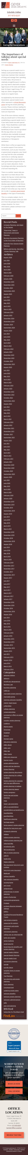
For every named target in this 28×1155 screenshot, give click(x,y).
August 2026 (8, 257)
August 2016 (8, 614)
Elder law (7, 751)
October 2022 (8, 398)
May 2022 (7, 413)
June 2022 (7, 410)
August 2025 (8, 294)
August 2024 (8, 331)
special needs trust (10, 958)
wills (5, 1003)
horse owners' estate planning (14, 825)
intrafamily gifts (9, 846)
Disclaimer (5, 1149)
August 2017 (8, 578)
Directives (7, 730)
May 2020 (7, 486)
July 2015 (7, 654)
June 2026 (7, 263)
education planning (10, 742)
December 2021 (9, 428)
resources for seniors (11, 923)
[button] (14, 26)
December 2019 (9, 501)
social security (8, 944)
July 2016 (7, 617)
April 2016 (7, 627)
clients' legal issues (10, 703)
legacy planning (9, 862)
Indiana (6, 834)
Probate (6, 903)
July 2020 (7, 480)
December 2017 (9, 566)
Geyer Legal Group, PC (14, 62)
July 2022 (7, 407)
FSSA (5, 801)
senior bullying (9, 941)
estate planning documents (13, 772)
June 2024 (7, 337)
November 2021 (9, 431)
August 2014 (8, 660)
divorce (6, 736)
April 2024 (7, 343)
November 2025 (9, 285)
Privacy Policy (17, 1149)
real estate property (10, 920)
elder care (7, 748)
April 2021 (7, 453)
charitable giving (9, 697)
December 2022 (9, 392)
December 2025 (9, 282)
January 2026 (8, 279)
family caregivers (9, 792)
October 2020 (8, 471)
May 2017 (7, 587)
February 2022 (8, 422)
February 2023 (8, 385)
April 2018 (7, 556)
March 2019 (7, 529)
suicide (6, 964)
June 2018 (7, 550)
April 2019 (7, 526)
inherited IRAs (8, 843)
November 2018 (9, 535)
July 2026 (7, 260)
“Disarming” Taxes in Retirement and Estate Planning (11, 232)
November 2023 (9, 358)
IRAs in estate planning (11, 853)
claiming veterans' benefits (13, 700)
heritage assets (9, 822)
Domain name (8, 739)
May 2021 (7, 450)
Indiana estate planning (12, 837)
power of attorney (10, 897)
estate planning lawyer (11, 789)
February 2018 (8, 562)
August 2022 (8, 404)
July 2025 (7, 297)
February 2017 (8, 596)
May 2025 (7, 303)
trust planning (8, 984)
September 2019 (9, 511)
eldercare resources (10, 757)
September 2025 (9, 291)
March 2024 (7, 346)
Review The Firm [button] (14, 1135)
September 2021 (9, 437)
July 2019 (7, 517)
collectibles (7, 706)
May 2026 (7, 266)
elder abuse (8, 745)
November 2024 (9, 321)
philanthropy (8, 889)
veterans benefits (9, 994)
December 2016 (9, 602)
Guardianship (8, 813)
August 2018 (8, 544)
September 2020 (9, 474)
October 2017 (8, 572)
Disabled (7, 733)
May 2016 (7, 624)
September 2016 (9, 611)
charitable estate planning (13, 694)
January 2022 (8, 425)
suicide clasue (8, 967)
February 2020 (8, 495)
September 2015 (9, 648)
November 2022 (9, 395)
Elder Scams (8, 754)
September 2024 (9, 328)
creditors (7, 723)
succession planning (10, 961)
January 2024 (8, 352)
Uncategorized (9, 987)
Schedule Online (14, 12)
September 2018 (9, 541)
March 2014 (7, 666)
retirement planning (10, 932)
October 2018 (8, 538)
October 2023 (8, 361)
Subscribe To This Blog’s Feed (14, 1012)
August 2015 (8, 651)
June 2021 (7, 446)
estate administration (11, 763)
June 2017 (7, 584)
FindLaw (20, 1151)
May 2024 (7, 340)
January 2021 (8, 462)
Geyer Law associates (11, 804)
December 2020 (9, 465)
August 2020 (8, 477)
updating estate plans (11, 991)
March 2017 (7, 593)
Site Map (11, 1149)
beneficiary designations (12, 681)
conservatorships (9, 712)
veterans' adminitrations (12, 1000)
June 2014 (7, 663)
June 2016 (7, 620)
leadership (7, 859)
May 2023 (7, 376)
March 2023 (7, 382)
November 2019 (9, 505)
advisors (6, 678)
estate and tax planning (12, 766)
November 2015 (9, 642)
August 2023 (8, 367)
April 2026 (7, 269)
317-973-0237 (14, 15)
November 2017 (9, 569)
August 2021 (8, 440)
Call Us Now (14, 1091)
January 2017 (8, 599)
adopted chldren (9, 675)
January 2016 (8, 636)
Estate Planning (9, 65)
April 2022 (7, 416)
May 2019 (7, 523)
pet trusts (7, 885)
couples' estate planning (12, 720)
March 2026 (7, 273)
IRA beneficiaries (9, 850)
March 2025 (7, 309)
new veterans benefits (11, 879)
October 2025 (8, 288)
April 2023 (7, 379)
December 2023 (9, 355)
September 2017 (9, 575)
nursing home (8, 882)
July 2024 (7, 334)
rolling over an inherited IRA (13, 935)
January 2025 (8, 315)
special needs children (11, 952)
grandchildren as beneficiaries (14, 810)
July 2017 (7, 581)
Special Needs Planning (11, 955)
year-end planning (10, 1006)
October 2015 (8, 645)
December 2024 (9, 318)
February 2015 (8, 657)
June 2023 (7, 373)
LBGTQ (6, 856)
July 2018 (7, 547)
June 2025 (7, 300)
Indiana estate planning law (13, 840)
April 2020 (7, 489)
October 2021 (8, 434)
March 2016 (7, 630)
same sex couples (9, 938)
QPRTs (6, 912)
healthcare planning (10, 819)
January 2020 (8, 498)
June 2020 (7, 483)
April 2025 (7, 306)
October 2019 (8, 508)
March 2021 (7, 456)
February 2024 (8, 349)
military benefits (9, 876)
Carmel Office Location (14, 1128)
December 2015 (9, 639)
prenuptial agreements (11, 900)
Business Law (8, 684)
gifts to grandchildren (11, 807)
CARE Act (7, 691)
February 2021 (8, 459)
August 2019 (8, 514)
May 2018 (7, 553)
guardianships (8, 816)
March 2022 (7, 419)
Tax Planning (8, 976)
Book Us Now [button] (14, 1084)
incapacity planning (10, 831)
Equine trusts (8, 760)
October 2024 (8, 324)
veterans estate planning (12, 997)
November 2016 (9, 605)
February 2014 (8, 669)
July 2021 (7, 443)
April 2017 (7, 590)
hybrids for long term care (13, 828)
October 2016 (8, 608)
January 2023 (8, 389)
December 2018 (9, 532)
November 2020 (9, 468)
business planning (10, 688)
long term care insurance (12, 870)
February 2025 (8, 312)
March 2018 (7, 559)
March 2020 (7, 492)
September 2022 (9, 401)
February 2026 (8, 276)
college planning (9, 709)
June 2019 (7, 520)
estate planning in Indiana (12, 786)
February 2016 (8, 633)
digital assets (8, 726)
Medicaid (7, 873)
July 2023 (7, 370)
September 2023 (9, 364)
